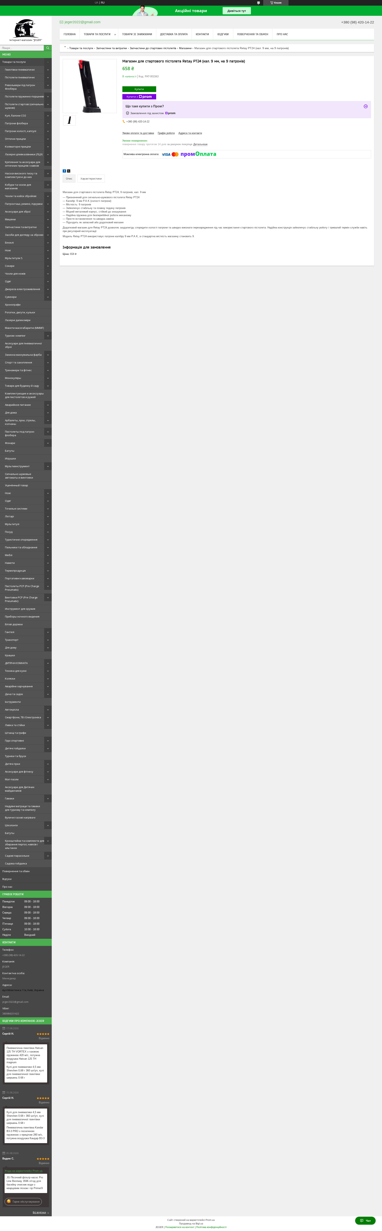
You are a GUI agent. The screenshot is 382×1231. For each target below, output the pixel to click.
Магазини (185, 48)
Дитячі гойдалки (15, 748)
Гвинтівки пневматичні (20, 69)
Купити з (132, 96)
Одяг (8, 281)
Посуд (9, 532)
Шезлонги (11, 825)
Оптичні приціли (15, 139)
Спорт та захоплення (18, 362)
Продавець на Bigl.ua (191, 1223)
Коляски (10, 678)
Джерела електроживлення (22, 289)
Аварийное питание (18, 405)
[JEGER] (26, 28)
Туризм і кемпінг (15, 335)
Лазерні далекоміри (17, 320)
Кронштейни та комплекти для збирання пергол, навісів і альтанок (24, 844)
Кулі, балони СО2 (15, 115)
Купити (139, 89)
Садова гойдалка (16, 863)
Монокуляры (13, 378)
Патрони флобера (16, 123)
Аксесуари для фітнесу (19, 771)
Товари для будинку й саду (22, 385)
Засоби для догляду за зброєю (24, 235)
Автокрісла (12, 709)
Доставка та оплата (174, 34)
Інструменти (13, 702)
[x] (68, 171)
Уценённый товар (16, 485)
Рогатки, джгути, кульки (20, 312)
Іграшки (10, 655)
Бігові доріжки (14, 624)
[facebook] (64, 171)
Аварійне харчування (19, 686)
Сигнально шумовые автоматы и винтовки (19, 475)
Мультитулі (12, 524)
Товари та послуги (14, 62)
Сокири (9, 266)
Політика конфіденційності (211, 1227)
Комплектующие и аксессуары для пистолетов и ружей (24, 395)
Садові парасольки (17, 855)
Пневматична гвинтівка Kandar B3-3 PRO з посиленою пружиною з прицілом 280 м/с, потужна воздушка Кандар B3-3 (26, 1133)
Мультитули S (13, 258)
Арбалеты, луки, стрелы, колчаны (20, 422)
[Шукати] (48, 48)
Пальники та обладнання (21, 547)
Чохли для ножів (15, 273)
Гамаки (9, 798)
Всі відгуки (39, 1212)
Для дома (11, 412)
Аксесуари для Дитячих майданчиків (19, 788)
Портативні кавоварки (19, 578)
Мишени (10, 219)
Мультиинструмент (17, 466)
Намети (10, 563)
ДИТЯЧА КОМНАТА (16, 663)
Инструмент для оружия (20, 609)
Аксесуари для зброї (17, 211)
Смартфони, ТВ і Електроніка (23, 717)
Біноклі (9, 242)
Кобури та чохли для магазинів (18, 186)
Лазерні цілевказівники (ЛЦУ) (23, 154)
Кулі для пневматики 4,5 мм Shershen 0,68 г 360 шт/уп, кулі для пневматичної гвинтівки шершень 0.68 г (25, 1072)
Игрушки (10, 458)
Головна (70, 34)
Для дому (11, 647)
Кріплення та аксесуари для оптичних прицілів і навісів (22, 163)
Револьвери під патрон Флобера (20, 86)
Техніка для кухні (15, 671)
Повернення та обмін (16, 871)
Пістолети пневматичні (20, 77)
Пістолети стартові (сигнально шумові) (24, 106)
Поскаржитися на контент (179, 1227)
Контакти (202, 34)
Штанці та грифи (15, 733)
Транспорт (12, 640)
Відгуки (7, 879)
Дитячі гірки (12, 764)
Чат (368, 1220)
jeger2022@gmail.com (15, 1002)
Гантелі (9, 632)
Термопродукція (15, 570)
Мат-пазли (12, 779)
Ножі (8, 250)
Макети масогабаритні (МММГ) (24, 328)
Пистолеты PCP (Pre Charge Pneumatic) (22, 587)
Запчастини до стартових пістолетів (153, 48)
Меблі (8, 555)
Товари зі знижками (137, 34)
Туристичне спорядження (21, 539)
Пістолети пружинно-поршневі (24, 96)
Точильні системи (16, 508)
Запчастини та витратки (21, 227)
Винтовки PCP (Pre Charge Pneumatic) (21, 599)
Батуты (9, 450)
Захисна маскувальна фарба (23, 354)
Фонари (10, 443)
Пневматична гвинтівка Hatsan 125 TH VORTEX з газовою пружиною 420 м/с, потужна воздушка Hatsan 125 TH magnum (25, 1055)
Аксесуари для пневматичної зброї (23, 345)
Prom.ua (210, 1220)
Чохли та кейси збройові (20, 196)
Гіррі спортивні (14, 740)
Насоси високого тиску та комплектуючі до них (21, 175)
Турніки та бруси (15, 756)
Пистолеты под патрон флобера (19, 433)
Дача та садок (14, 694)
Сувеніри (11, 297)
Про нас (7, 886)
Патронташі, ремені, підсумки (24, 204)
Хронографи (12, 304)
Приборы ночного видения (22, 616)
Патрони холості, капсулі (20, 131)
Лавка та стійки (15, 725)
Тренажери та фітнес (18, 370)
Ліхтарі (9, 516)
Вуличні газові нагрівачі (20, 817)
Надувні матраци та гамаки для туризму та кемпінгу (22, 808)
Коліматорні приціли (18, 146)
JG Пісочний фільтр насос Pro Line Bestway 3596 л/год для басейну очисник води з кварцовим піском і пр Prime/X (25, 1183)
